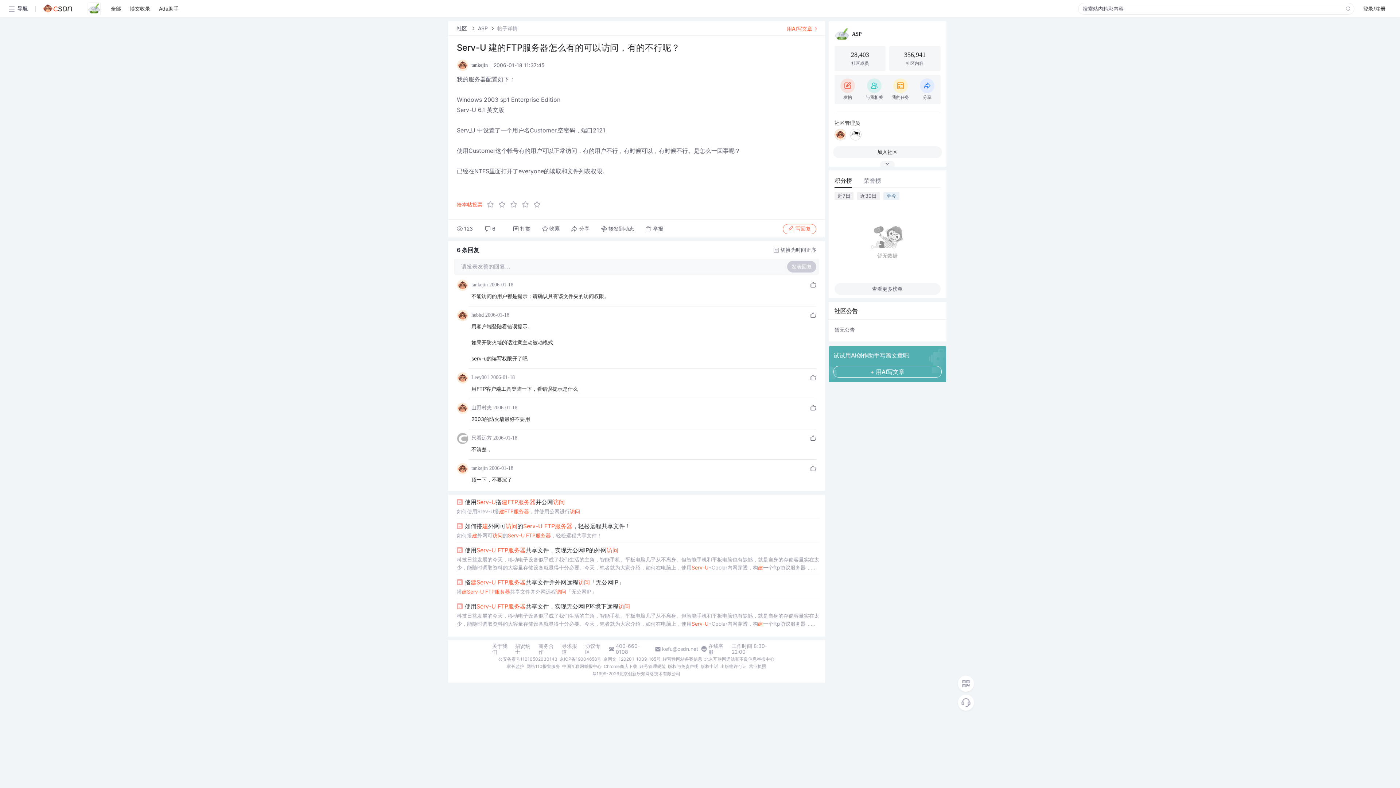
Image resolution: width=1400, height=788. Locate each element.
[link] (462, 28)
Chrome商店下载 (620, 666)
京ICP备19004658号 (580, 659)
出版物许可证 (733, 666)
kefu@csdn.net (680, 649)
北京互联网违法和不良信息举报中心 (739, 659)
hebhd (477, 315)
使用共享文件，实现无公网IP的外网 (541, 550)
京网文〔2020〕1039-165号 (632, 659)
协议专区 (592, 649)
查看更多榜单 (887, 289)
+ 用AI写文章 (887, 371)
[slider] (516, 204)
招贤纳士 (522, 649)
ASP (483, 28)
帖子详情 (507, 28)
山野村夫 (481, 407)
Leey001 (480, 377)
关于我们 (500, 649)
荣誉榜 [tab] (872, 180)
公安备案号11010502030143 (527, 659)
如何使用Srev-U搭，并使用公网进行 (518, 511)
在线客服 (716, 649)
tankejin (479, 284)
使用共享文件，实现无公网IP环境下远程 (547, 606)
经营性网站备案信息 (682, 659)
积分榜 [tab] (843, 180)
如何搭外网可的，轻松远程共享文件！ (548, 526)
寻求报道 (569, 649)
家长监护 (515, 666)
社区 (462, 28)
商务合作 (546, 649)
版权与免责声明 (683, 666)
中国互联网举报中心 (582, 666)
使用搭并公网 (515, 502)
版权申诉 (709, 666)
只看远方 (481, 438)
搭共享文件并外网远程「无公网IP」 (544, 582)
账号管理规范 (652, 666)
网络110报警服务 (543, 666)
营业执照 (757, 666)
